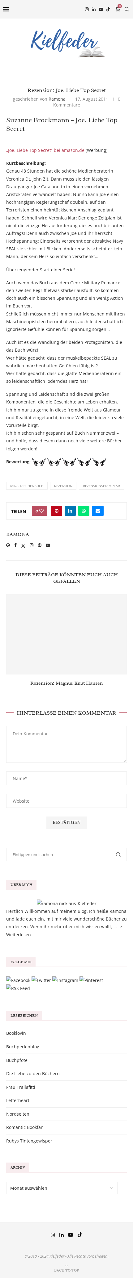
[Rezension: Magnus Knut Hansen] (66, 634)
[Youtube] (101, 9)
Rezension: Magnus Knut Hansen (66, 683)
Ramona (57, 99)
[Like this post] (41, 511)
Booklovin (16, 1033)
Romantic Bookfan (25, 1127)
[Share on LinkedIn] (70, 511)
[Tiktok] (108, 9)
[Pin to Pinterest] (56, 511)
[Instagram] (87, 9)
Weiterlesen (18, 935)
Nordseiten (17, 1114)
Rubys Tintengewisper (29, 1141)
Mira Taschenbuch (27, 485)
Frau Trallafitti (20, 1087)
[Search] (127, 9)
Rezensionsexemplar (101, 485)
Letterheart (17, 1100)
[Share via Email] (98, 511)
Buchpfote (17, 1060)
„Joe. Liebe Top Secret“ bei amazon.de (45, 150)
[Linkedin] (94, 9)
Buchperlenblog (22, 1047)
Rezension (63, 485)
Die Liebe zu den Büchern (33, 1073)
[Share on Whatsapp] (83, 511)
